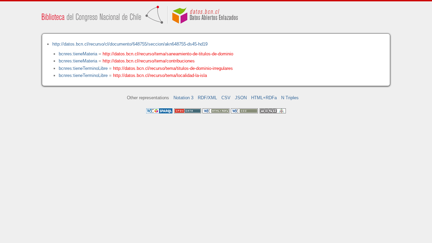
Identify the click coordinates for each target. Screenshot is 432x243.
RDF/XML (207, 97)
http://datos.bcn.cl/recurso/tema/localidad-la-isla (160, 75)
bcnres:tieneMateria (78, 53)
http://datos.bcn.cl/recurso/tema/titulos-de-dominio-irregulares (173, 68)
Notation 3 (183, 97)
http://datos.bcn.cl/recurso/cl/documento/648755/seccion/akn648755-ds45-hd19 (130, 44)
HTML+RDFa (264, 97)
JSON (241, 97)
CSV (226, 97)
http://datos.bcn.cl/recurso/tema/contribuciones (149, 60)
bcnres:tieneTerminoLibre (83, 68)
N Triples (290, 97)
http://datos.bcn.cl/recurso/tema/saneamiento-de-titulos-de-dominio (168, 53)
